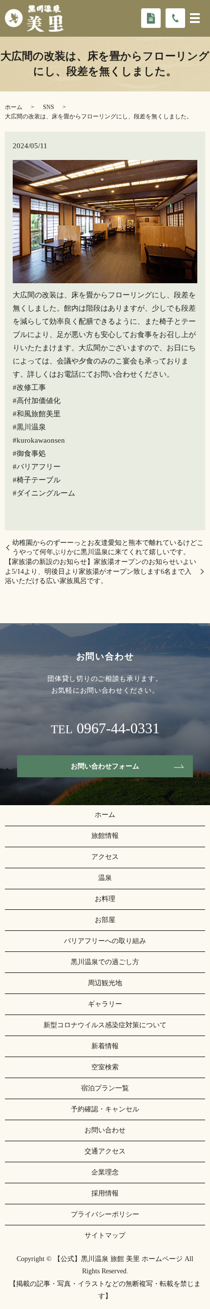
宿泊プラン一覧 (105, 1088)
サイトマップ (105, 1235)
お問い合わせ (105, 1130)
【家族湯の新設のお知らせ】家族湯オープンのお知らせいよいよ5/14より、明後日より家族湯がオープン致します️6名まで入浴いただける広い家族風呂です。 (100, 571)
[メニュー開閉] (195, 18)
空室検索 (105, 1067)
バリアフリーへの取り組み (105, 941)
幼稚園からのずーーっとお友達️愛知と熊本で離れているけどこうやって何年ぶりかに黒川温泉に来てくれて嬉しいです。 (108, 547)
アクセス (105, 856)
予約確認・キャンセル (105, 1109)
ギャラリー (105, 1004)
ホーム (13, 107)
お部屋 (105, 920)
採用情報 (105, 1193)
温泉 (105, 877)
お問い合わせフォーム (105, 766)
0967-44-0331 (118, 728)
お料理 (105, 899)
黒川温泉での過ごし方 (105, 962)
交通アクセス (105, 1151)
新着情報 (105, 1046)
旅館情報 (105, 835)
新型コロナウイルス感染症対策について (105, 1025)
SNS (48, 107)
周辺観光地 (105, 983)
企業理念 (105, 1172)
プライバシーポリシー (105, 1214)
